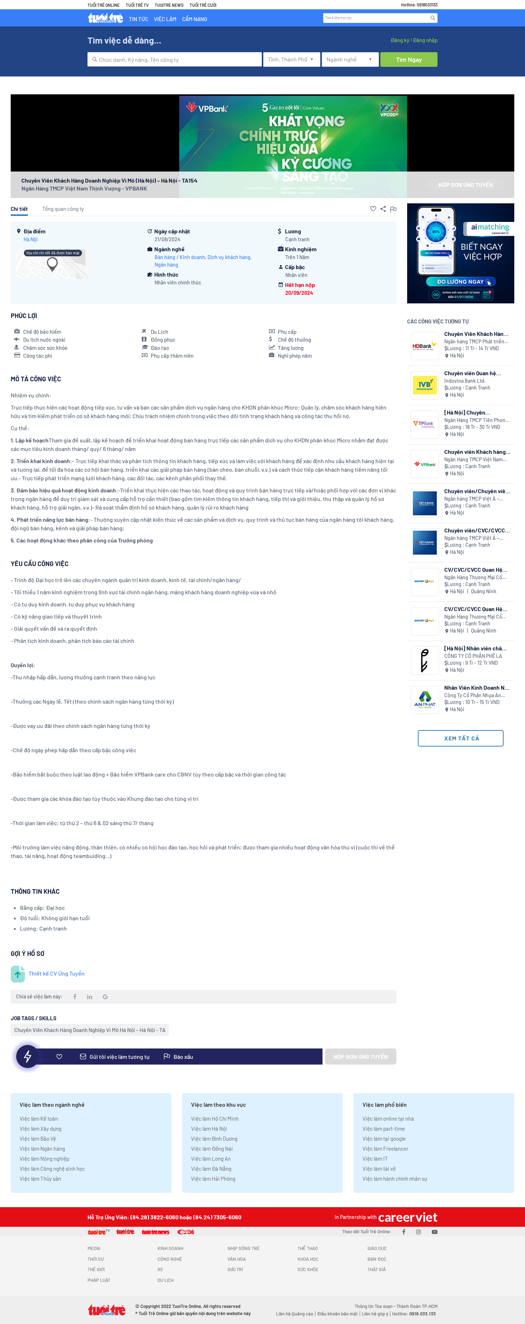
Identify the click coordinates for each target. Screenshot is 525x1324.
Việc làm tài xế (379, 1168)
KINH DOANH (170, 1248)
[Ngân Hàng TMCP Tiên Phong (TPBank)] (425, 424)
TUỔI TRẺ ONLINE (104, 5)
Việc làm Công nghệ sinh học (52, 1168)
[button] (373, 209)
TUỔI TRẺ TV (137, 5)
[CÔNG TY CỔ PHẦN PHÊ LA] (425, 660)
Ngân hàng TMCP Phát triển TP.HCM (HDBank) (474, 341)
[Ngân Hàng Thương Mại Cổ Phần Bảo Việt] (425, 582)
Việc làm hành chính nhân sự (394, 1178)
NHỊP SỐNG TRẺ (244, 1248)
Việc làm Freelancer (385, 1148)
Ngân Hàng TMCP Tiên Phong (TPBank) (476, 420)
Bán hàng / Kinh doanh (180, 257)
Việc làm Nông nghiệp (44, 1158)
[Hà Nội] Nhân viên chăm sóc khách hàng (475, 648)
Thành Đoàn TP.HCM (417, 1306)
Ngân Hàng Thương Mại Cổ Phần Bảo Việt (473, 577)
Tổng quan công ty (63, 208)
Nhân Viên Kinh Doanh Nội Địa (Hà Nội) (476, 687)
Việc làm (165, 19)
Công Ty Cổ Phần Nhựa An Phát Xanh (472, 695)
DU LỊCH (166, 1280)
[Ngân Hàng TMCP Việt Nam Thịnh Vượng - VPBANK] (425, 464)
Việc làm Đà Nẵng (211, 1168)
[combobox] (175, 59)
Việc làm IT (375, 1158)
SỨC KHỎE (308, 1269)
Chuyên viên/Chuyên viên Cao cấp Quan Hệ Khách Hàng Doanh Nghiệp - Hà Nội (476, 490)
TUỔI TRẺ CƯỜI (203, 5)
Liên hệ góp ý (375, 1313)
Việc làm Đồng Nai (212, 1148)
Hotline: (414, 1313)
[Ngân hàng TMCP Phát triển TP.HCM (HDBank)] (425, 346)
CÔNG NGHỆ (170, 1259)
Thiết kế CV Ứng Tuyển (57, 973)
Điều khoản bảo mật (337, 1313)
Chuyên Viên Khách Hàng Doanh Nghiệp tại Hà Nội (475, 333)
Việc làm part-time (383, 1128)
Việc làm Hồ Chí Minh (215, 1118)
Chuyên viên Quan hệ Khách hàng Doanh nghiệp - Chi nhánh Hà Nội (477, 373)
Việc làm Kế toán (39, 1118)
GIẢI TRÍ (235, 1269)
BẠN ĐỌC (377, 1259)
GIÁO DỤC (377, 1248)
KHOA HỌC (308, 1259)
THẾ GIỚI (96, 1269)
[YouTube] (435, 1231)
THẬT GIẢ (377, 1269)
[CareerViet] (407, 1217)
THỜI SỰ (96, 1259)
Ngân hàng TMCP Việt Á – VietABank (471, 499)
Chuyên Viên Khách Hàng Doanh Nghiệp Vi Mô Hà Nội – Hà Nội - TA (89, 1030)
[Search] (432, 17)
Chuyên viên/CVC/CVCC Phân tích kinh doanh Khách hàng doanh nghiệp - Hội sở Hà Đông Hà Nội (476, 530)
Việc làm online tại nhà (388, 1118)
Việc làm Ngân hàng (42, 1148)
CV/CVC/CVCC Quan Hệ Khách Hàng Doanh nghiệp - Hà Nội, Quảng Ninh (477, 569)
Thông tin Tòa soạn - (375, 1306)
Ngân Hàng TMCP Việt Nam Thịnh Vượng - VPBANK (84, 188)
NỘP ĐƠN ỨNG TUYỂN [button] (466, 184)
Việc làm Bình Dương (214, 1138)
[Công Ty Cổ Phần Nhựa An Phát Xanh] (425, 700)
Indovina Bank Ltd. (465, 381)
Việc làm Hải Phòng (213, 1178)
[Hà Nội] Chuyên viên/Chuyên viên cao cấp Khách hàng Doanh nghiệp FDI (477, 412)
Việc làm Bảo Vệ (38, 1138)
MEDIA (94, 1248)
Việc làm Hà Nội (209, 1128)
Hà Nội (31, 239)
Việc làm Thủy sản (40, 1178)
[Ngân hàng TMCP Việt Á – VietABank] (425, 503)
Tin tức (138, 19)
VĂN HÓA (237, 1259)
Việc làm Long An (211, 1158)
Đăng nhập (425, 40)
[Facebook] (403, 1231)
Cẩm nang (194, 19)
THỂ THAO (308, 1248)
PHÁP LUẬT (99, 1280)
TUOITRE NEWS (169, 5)
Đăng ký (400, 40)
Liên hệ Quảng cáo (294, 1313)
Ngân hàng (166, 265)
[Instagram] (418, 1231)
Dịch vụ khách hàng (229, 257)
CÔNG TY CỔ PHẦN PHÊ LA (473, 656)
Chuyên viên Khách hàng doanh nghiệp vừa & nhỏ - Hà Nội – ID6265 (476, 451)
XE (160, 1269)
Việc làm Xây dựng (40, 1128)
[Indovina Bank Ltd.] (425, 385)
